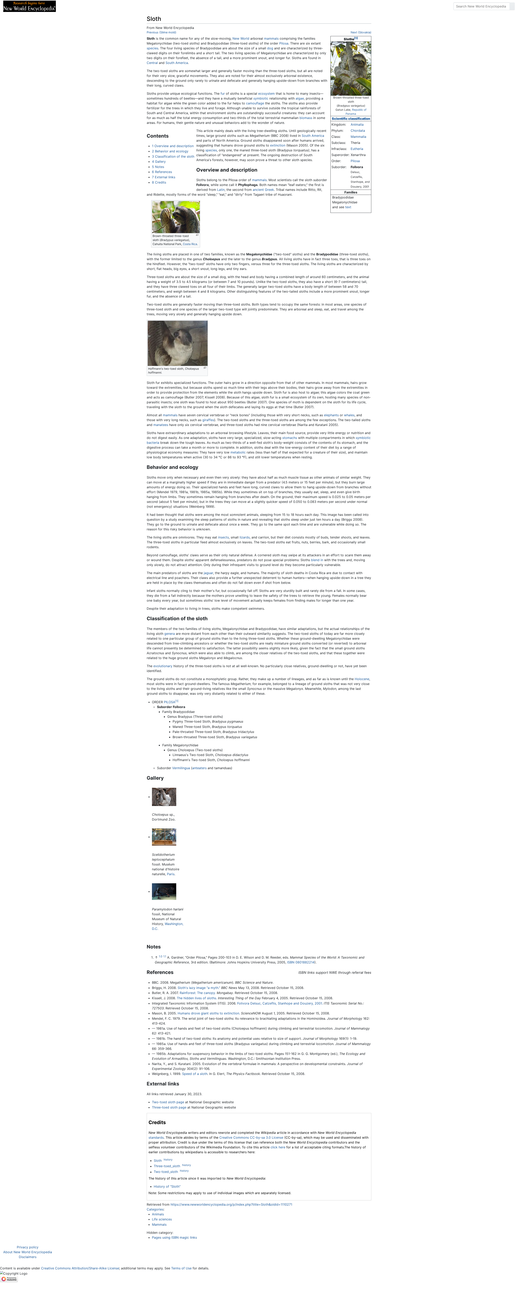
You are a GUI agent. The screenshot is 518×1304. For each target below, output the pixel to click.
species (152, 48)
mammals (271, 38)
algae (300, 98)
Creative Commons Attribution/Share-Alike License (80, 1268)
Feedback (103, 6)
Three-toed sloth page (169, 1107)
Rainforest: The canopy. (198, 993)
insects (223, 537)
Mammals (159, 1224)
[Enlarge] (197, 235)
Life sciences (162, 1219)
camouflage (255, 103)
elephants (331, 415)
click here (278, 1147)
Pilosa (355, 161)
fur (223, 93)
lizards (245, 537)
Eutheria (357, 149)
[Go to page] (512, 6)
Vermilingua (181, 768)
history (168, 1159)
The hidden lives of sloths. (197, 998)
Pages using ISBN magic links (174, 1237)
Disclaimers (27, 1257)
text (348, 207)
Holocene (362, 679)
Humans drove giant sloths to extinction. (209, 1013)
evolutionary (162, 666)
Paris (170, 874)
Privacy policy (27, 1247)
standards (156, 1137)
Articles (68, 6)
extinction (277, 145)
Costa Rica (190, 244)
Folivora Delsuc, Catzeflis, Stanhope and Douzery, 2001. (280, 1003)
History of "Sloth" (167, 1186)
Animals (158, 1214)
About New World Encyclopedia (27, 1252)
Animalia (357, 124)
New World (240, 38)
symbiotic (260, 98)
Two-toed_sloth (166, 1172)
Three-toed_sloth (167, 1166)
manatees (160, 425)
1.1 (164, 956)
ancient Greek (263, 190)
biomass (305, 118)
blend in (317, 560)
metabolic (238, 452)
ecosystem (266, 93)
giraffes (208, 420)
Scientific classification (351, 119)
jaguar (208, 573)
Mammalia (358, 137)
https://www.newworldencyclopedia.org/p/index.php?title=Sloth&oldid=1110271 (231, 1204)
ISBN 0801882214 (300, 962)
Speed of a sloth (194, 1074)
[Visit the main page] (29, 5)
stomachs (289, 438)
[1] (356, 38)
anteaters (199, 768)
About (85, 6)
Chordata (358, 130)
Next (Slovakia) (361, 32)
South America (177, 63)
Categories (155, 1209)
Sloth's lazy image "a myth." (199, 988)
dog (270, 48)
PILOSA (169, 702)
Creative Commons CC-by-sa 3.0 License (251, 1137)
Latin (221, 190)
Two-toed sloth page (168, 1102)
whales (349, 415)
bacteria (153, 443)
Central (152, 63)
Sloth (158, 1161)
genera (169, 634)
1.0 (160, 956)
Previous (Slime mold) (161, 32)
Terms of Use (181, 1268)
